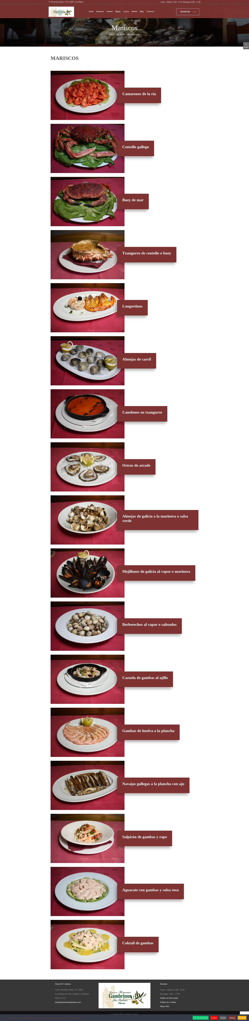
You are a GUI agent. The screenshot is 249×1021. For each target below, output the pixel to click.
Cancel (223, 1018)
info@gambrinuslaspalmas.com (68, 1002)
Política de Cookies (168, 1002)
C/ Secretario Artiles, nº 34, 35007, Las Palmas (66, 2)
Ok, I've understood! (201, 1018)
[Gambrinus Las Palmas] (61, 12)
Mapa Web (164, 1006)
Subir (246, 47)
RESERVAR (185, 12)
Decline (214, 1018)
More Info (242, 1018)
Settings (232, 1018)
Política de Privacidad (169, 998)
